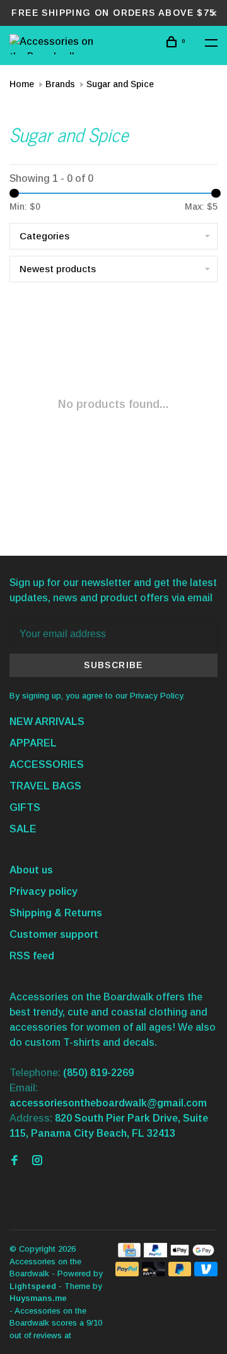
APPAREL (33, 743)
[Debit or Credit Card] (153, 1272)
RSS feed (31, 955)
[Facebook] (14, 1161)
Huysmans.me (38, 1298)
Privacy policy (43, 891)
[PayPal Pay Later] (180, 1272)
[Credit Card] (129, 1254)
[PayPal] (155, 1254)
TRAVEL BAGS (45, 786)
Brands (60, 84)
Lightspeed (32, 1286)
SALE (23, 829)
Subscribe (113, 665)
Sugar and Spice (120, 84)
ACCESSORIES (46, 764)
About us (31, 870)
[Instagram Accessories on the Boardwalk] (37, 1161)
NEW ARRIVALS (46, 721)
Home (21, 84)
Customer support (53, 934)
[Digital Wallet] (192, 1254)
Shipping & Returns (55, 913)
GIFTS (24, 807)
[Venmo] (206, 1272)
